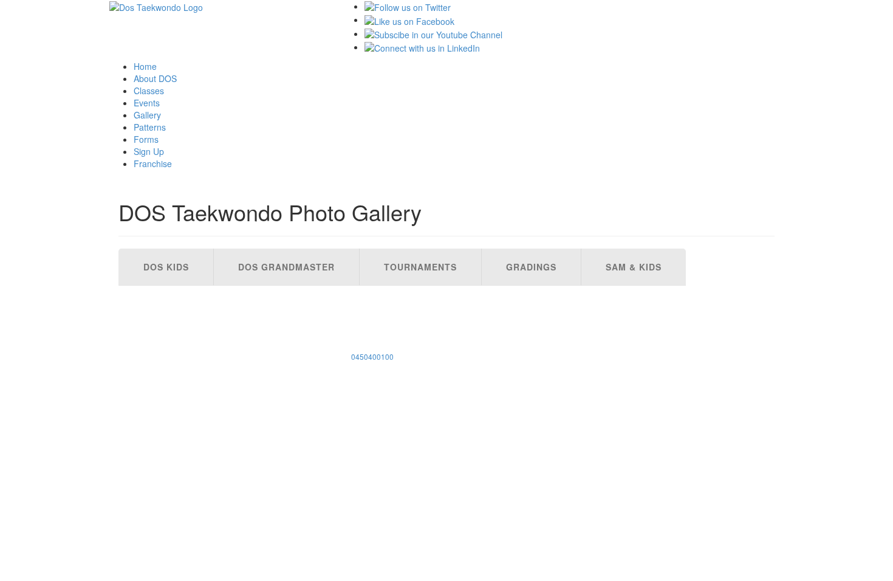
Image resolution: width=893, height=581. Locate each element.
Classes (149, 90)
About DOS (155, 78)
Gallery (147, 115)
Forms (146, 139)
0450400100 (372, 356)
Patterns (150, 127)
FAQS (136, 316)
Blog (136, 352)
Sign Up (149, 151)
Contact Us (152, 340)
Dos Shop (147, 328)
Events (147, 103)
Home (145, 66)
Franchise (153, 163)
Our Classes (154, 292)
